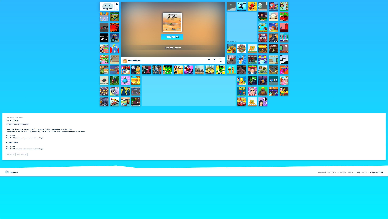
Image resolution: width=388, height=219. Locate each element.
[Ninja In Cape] (273, 37)
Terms (350, 172)
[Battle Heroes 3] (156, 69)
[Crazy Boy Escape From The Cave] (273, 48)
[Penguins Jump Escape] (262, 27)
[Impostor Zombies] (273, 6)
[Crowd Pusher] (125, 91)
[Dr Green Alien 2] (262, 6)
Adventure (19, 117)
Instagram (332, 172)
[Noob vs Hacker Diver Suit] (231, 69)
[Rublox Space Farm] (262, 59)
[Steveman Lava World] (284, 27)
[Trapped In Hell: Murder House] (241, 69)
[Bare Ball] (114, 91)
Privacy (357, 172)
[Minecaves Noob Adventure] (262, 16)
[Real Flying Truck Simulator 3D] (231, 59)
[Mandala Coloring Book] (241, 48)
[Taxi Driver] (209, 69)
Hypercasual (21, 154)
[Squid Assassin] (146, 69)
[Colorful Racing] (231, 48)
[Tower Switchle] (114, 48)
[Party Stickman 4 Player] (284, 37)
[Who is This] (262, 101)
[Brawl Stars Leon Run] (125, 69)
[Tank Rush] (125, 80)
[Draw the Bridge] (114, 101)
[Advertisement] (189, 90)
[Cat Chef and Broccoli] (135, 101)
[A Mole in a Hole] (262, 91)
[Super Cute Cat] (104, 37)
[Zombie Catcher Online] (252, 80)
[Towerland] (262, 80)
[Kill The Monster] (104, 16)
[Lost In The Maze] (104, 80)
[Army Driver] (199, 69)
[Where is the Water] (104, 69)
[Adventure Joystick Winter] (252, 101)
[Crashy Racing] (284, 16)
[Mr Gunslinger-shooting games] (178, 69)
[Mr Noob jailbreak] (273, 91)
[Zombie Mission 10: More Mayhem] (273, 69)
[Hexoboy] (284, 59)
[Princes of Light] (104, 91)
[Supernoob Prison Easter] (135, 91)
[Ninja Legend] (114, 37)
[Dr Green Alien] (231, 6)
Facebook (322, 172)
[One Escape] (104, 101)
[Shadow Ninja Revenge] (241, 6)
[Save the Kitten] (135, 80)
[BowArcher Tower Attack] (104, 59)
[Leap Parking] (241, 101)
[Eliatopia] (114, 80)
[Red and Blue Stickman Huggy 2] (104, 27)
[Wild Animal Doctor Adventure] (273, 27)
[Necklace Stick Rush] (241, 59)
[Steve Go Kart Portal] (273, 59)
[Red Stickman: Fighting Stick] (252, 6)
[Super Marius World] (188, 69)
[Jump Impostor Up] (284, 69)
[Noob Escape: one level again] (284, 91)
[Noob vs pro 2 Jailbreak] (262, 48)
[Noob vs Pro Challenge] (167, 69)
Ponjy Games (10, 117)
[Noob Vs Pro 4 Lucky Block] (241, 80)
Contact (365, 172)
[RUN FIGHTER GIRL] (262, 69)
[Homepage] (108, 6)
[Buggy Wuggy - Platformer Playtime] (241, 91)
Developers (342, 172)
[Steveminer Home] (114, 59)
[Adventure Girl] (284, 6)
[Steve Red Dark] (284, 48)
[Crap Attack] (262, 37)
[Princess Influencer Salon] (252, 91)
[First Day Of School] (284, 80)
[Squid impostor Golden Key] (273, 16)
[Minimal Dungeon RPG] (114, 69)
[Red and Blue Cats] (273, 80)
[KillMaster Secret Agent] (104, 48)
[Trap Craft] (220, 69)
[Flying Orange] (135, 69)
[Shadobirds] (114, 27)
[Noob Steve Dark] (252, 59)
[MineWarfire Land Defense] (114, 16)
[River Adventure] (125, 101)
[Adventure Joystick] (252, 48)
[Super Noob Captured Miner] (252, 69)
